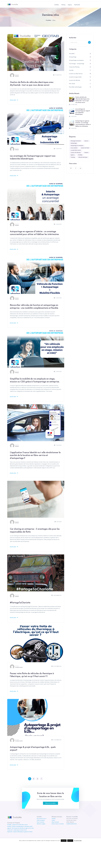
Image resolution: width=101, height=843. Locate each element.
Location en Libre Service (76, 73)
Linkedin (54, 818)
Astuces (86, 141)
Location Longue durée (75, 77)
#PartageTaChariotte (20, 602)
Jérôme (17, 76)
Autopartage (72, 57)
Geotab (71, 70)
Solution (86, 152)
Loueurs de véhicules (74, 80)
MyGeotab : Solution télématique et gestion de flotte (19, 831)
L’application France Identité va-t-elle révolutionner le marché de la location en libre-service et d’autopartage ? (35, 455)
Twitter (53, 820)
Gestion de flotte (85, 148)
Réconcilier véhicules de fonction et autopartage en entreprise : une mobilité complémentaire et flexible (34, 306)
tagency (72, 155)
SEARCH (89, 42)
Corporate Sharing (74, 67)
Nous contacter (88, 4)
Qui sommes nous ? (41, 818)
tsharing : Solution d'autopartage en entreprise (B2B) (19, 826)
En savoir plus (78, 840)
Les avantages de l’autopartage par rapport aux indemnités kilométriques (33, 157)
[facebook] (76, 168)
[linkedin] (80, 168)
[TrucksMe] (12, 4)
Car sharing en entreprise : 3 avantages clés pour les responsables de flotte (35, 530)
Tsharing (73, 157)
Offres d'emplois (41, 820)
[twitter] (71, 168)
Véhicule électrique (82, 157)
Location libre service (76, 150)
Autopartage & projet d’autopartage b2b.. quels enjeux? (33, 748)
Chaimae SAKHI (18, 667)
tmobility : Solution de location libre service (17, 824)
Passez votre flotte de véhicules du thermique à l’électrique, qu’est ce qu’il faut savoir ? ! (32, 675)
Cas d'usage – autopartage (76, 63)
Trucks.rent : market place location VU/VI (17, 830)
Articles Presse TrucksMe (58, 824)
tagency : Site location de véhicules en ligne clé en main (20, 828)
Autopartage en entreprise (76, 60)
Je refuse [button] (70, 840)
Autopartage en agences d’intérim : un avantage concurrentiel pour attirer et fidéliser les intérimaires (34, 233)
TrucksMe (48, 20)
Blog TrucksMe (55, 822)
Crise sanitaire (74, 148)
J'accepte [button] (64, 840)
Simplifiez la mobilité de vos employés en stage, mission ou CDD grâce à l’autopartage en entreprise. (35, 380)
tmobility (80, 155)
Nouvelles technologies (75, 87)
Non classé (72, 83)
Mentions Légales (41, 824)
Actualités (72, 53)
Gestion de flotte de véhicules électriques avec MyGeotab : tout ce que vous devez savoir (31, 83)
